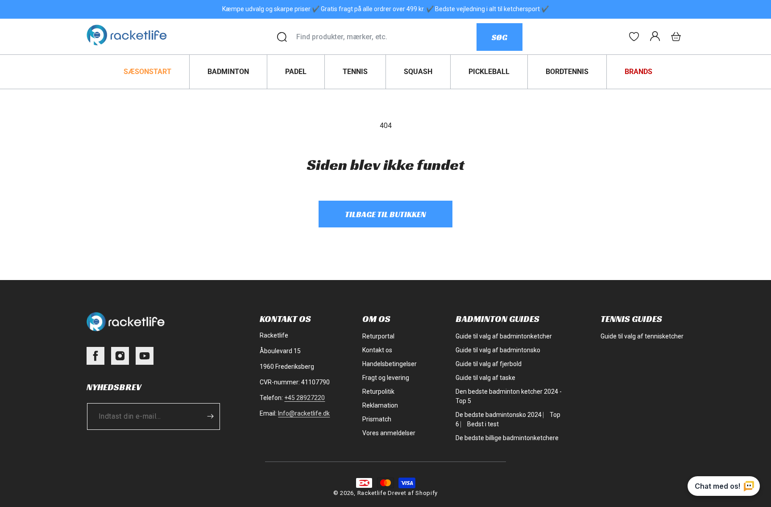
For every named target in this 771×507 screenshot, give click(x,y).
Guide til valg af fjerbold (489, 363)
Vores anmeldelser (388, 433)
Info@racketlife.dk (304, 413)
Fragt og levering (385, 377)
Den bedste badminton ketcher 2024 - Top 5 (509, 396)
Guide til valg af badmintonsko (498, 350)
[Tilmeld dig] (210, 416)
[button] (676, 36)
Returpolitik (378, 391)
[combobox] (386, 37)
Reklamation (380, 405)
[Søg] (282, 37)
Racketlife (371, 493)
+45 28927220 (304, 397)
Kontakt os (377, 350)
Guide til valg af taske (485, 377)
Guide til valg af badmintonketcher (504, 336)
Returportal (378, 336)
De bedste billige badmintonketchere (507, 437)
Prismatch (376, 419)
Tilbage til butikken (385, 214)
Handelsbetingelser (389, 363)
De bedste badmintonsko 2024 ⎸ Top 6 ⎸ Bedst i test (508, 419)
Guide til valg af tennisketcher (642, 336)
